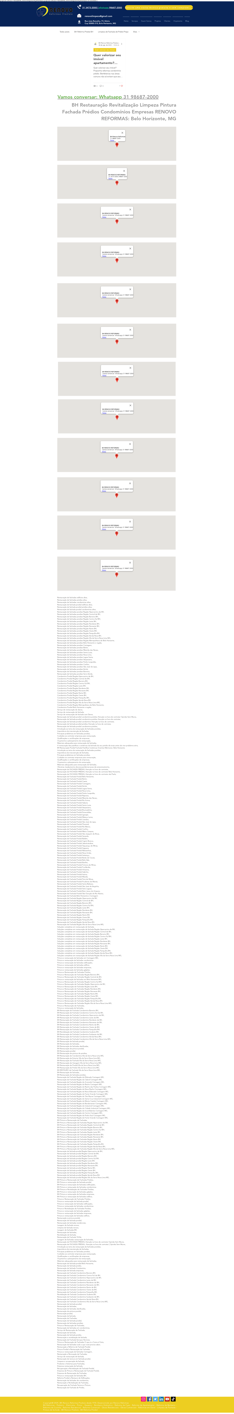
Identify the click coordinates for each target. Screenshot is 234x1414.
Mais (135, 32)
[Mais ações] (122, 43)
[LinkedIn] (161, 1399)
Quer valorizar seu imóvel (105, 50)
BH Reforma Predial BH (83, 32)
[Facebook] (149, 1399)
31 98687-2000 (108, 97)
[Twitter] (155, 1399)
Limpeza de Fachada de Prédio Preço (113, 32)
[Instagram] (143, 1399)
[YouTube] (167, 1399)
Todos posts (64, 32)
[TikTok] (173, 1399)
